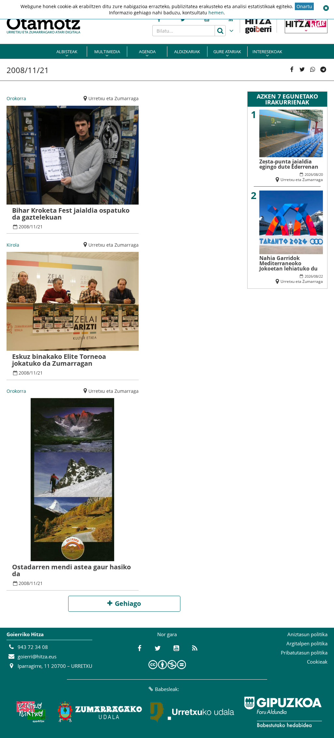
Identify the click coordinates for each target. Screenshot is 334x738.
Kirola (13, 245)
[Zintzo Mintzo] (30, 711)
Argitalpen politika (306, 643)
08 (316, 174)
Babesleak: (167, 689)
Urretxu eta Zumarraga (113, 98)
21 (40, 226)
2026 (308, 174)
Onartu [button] (304, 6)
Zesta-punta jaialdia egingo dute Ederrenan (288, 164)
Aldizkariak (187, 51)
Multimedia (107, 51)
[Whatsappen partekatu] (313, 70)
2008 (24, 226)
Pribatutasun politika (304, 652)
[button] (326, 8)
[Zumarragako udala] (100, 711)
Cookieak (317, 661)
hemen (216, 12)
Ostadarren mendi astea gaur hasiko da (71, 570)
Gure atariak (227, 51)
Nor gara (167, 634)
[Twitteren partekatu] (302, 70)
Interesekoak (267, 51)
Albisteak (66, 51)
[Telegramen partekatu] (323, 70)
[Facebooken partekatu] (292, 70)
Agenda (147, 51)
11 (33, 226)
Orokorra (16, 98)
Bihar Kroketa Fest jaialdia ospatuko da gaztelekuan (70, 214)
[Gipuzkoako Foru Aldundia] (282, 711)
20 (321, 174)
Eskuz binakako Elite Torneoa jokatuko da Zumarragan (59, 360)
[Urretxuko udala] (192, 711)
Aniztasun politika (307, 634)
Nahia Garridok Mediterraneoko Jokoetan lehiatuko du (288, 263)
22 (321, 276)
